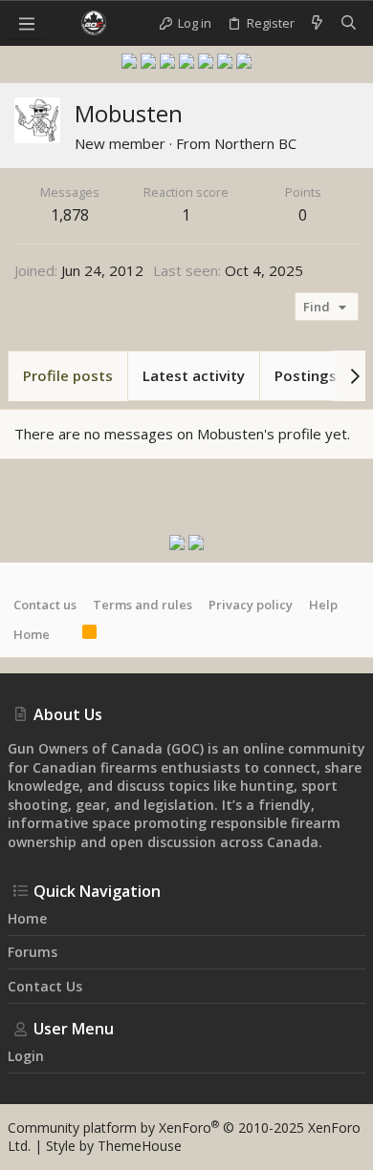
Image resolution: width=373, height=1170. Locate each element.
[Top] (66, 634)
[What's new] (317, 23)
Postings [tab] (305, 375)
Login (26, 1056)
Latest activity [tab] (194, 375)
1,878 (70, 214)
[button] (27, 23)
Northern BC (255, 143)
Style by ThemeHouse (114, 1146)
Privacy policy (250, 604)
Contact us (45, 604)
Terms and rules (142, 604)
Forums (32, 952)
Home (31, 634)
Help (323, 604)
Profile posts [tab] (68, 375)
